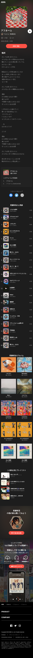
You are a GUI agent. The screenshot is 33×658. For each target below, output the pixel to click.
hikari (8, 395)
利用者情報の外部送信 (6, 637)
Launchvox (8, 417)
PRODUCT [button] (5, 612)
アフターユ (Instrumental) (13, 183)
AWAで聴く (16, 46)
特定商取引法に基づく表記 (22, 637)
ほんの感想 (8, 460)
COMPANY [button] (5, 617)
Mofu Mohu (24, 373)
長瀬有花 (12, 34)
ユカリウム (24, 395)
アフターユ (13, 171)
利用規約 (3, 634)
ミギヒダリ (8, 373)
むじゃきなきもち (8, 438)
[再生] (30, 31)
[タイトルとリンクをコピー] (22, 195)
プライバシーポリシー (14, 634)
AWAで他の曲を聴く (16, 533)
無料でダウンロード (16, 566)
